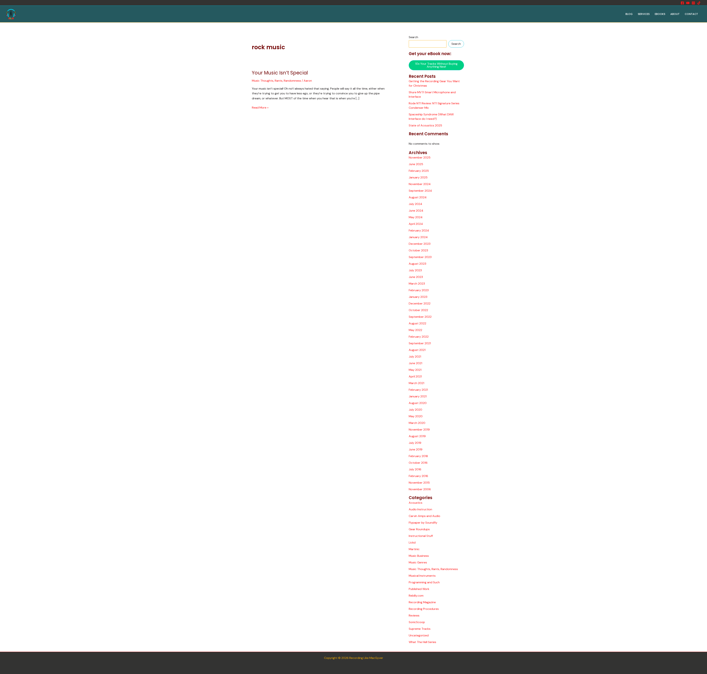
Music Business (419, 556)
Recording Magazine (422, 602)
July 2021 (415, 356)
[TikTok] (699, 3)
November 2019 (419, 429)
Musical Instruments (422, 576)
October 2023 (418, 250)
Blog (629, 14)
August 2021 (417, 350)
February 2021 (418, 390)
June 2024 (416, 211)
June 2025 (416, 164)
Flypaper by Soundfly (423, 523)
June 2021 (415, 363)
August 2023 (417, 264)
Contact (691, 14)
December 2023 (419, 244)
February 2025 (419, 171)
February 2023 (419, 290)
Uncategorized (419, 635)
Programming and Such (424, 582)
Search (413, 37)
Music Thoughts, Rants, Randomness (276, 81)
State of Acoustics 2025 (425, 125)
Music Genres (418, 562)
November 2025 (419, 157)
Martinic (414, 549)
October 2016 (418, 463)
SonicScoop (417, 622)
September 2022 (420, 317)
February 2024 (419, 230)
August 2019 (417, 436)
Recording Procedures (424, 609)
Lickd (412, 542)
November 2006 (420, 489)
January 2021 (418, 396)
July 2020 (415, 410)
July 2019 (415, 443)
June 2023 (416, 277)
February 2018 (418, 456)
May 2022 (415, 330)
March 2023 (417, 283)
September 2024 (420, 191)
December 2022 (419, 303)
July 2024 (415, 204)
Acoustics (415, 503)
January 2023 (418, 297)
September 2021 (420, 343)
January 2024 (418, 237)
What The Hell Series (422, 642)
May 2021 (415, 370)
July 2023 (415, 270)
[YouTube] (688, 3)
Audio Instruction (420, 509)
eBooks (660, 14)
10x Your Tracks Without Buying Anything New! (436, 65)
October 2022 (418, 310)
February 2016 (418, 476)
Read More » (260, 107)
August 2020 (418, 403)
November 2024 (420, 184)
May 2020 (416, 416)
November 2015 (419, 483)
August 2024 (418, 197)
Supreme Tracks (419, 629)
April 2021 (415, 376)
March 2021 (416, 383)
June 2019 (415, 449)
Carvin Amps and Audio (424, 516)
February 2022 (419, 337)
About (675, 14)
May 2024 (416, 217)
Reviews (414, 615)
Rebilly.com (416, 596)
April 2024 (416, 224)
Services (644, 14)
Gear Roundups (419, 529)
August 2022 (417, 323)
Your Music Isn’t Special (280, 72)
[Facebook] (682, 3)
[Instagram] (693, 3)
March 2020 (417, 423)
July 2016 (415, 469)
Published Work (419, 589)
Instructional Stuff (421, 536)
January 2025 (418, 177)
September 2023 (420, 257)
